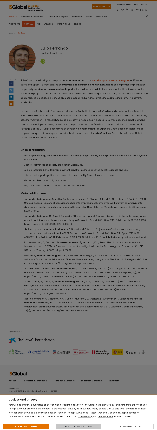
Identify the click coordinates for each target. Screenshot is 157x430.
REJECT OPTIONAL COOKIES (78, 426)
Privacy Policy (105, 416)
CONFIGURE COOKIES (130, 426)
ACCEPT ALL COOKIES (26, 426)
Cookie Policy (85, 416)
